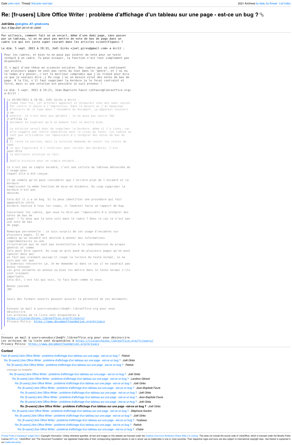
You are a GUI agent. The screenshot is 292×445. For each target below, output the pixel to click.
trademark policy (13, 442)
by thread (271, 3)
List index (285, 3)
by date (260, 3)
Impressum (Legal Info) (28, 435)
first (33, 3)
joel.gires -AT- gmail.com (32, 24)
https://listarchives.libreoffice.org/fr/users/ (46, 318)
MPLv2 (13, 438)
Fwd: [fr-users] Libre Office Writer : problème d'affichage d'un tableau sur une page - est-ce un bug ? (60, 356)
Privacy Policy (8, 435)
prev (11, 3)
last (50, 3)
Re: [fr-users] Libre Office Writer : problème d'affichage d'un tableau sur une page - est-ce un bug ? (130, 14)
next (16, 3)
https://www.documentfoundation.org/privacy (69, 321)
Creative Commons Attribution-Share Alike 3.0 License (171, 435)
